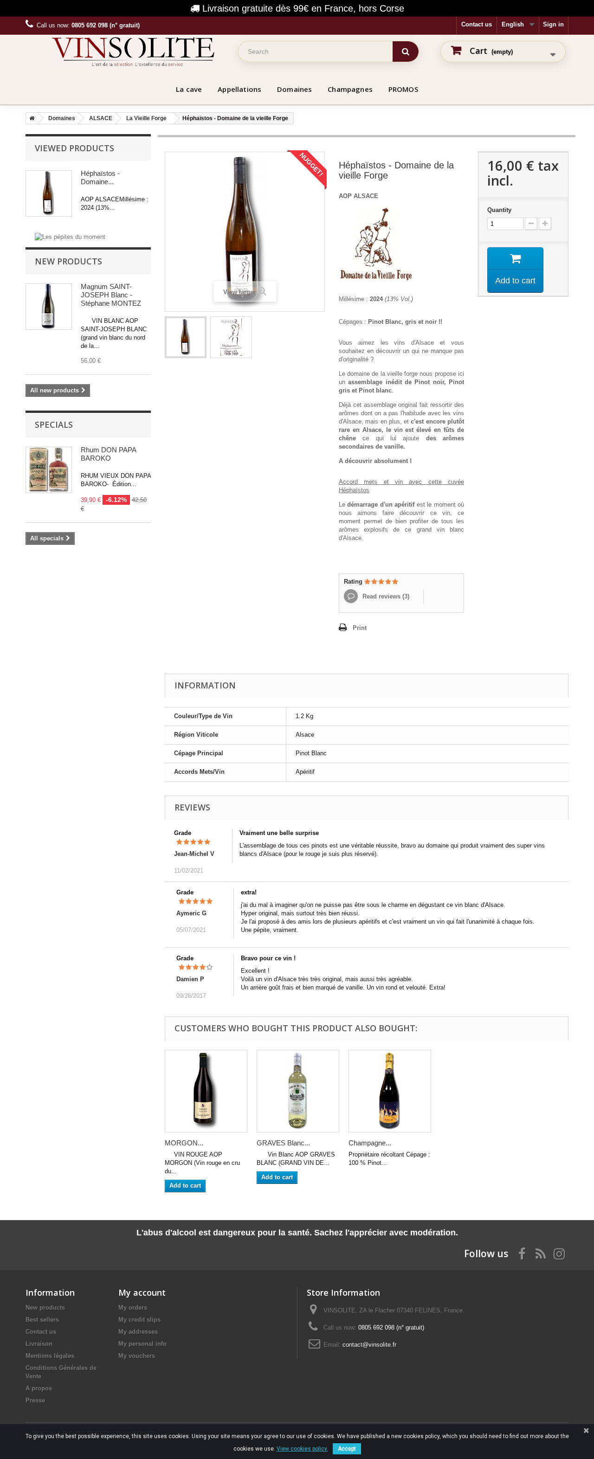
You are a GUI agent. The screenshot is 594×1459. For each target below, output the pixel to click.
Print (360, 627)
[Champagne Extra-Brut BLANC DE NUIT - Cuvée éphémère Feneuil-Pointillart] (390, 1091)
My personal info (142, 1343)
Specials (54, 424)
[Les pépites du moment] (70, 236)
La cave (189, 89)
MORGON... (184, 1143)
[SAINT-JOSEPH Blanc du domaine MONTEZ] (49, 306)
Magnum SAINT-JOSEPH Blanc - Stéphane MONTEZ (111, 295)
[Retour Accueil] (30, 118)
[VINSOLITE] (133, 51)
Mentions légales (50, 1355)
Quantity (499, 209)
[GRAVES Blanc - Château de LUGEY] (298, 1091)
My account (142, 1292)
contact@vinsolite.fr (369, 1344)
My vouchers (136, 1355)
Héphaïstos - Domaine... (100, 177)
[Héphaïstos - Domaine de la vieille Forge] (185, 337)
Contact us (476, 24)
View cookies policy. (302, 1449)
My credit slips (139, 1319)
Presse (35, 1400)
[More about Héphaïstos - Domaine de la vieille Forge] (49, 193)
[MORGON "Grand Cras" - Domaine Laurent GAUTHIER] (206, 1091)
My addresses (138, 1331)
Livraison (39, 1343)
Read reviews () (385, 596)
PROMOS (403, 89)
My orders (132, 1307)
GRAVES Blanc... (283, 1143)
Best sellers (42, 1319)
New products (68, 261)
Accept (347, 1449)
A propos (39, 1388)
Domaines (294, 89)
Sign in (553, 24)
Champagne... (370, 1143)
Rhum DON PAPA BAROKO (108, 454)
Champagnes (350, 89)
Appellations (239, 89)
